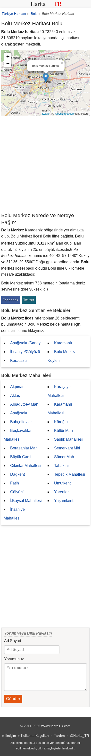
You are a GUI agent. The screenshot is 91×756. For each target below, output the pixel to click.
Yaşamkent (63, 501)
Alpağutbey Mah (24, 404)
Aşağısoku (19, 413)
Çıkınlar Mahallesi (25, 466)
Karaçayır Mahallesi (59, 391)
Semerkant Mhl (67, 448)
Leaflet (46, 113)
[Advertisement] (45, 163)
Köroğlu (61, 422)
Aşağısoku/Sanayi (25, 343)
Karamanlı (63, 343)
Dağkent (17, 474)
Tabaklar (61, 466)
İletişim (10, 736)
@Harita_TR (79, 736)
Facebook (10, 300)
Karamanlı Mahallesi (60, 408)
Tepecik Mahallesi (69, 474)
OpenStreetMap (64, 113)
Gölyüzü (17, 492)
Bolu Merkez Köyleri (62, 356)
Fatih (14, 483)
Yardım (59, 736)
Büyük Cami (20, 457)
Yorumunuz (14, 659)
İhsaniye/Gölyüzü (25, 352)
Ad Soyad (12, 641)
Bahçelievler (21, 422)
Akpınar (17, 387)
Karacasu (18, 360)
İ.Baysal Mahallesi (26, 501)
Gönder (13, 699)
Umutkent (62, 483)
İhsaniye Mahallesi (14, 513)
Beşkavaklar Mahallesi (18, 434)
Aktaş (15, 395)
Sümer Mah (64, 457)
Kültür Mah (63, 430)
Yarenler (61, 492)
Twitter (28, 300)
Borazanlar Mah (24, 448)
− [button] (7, 64)
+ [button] (7, 56)
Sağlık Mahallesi (68, 439)
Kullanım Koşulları (35, 736)
